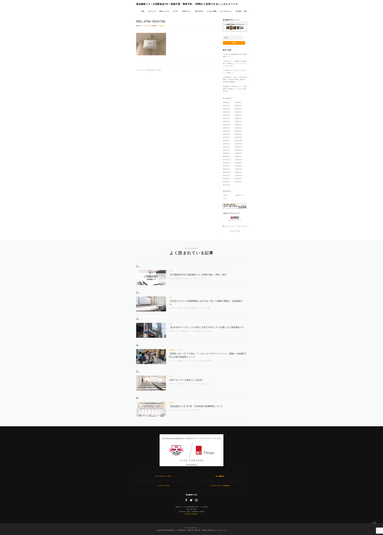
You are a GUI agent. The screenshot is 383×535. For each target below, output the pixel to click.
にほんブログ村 (235, 231)
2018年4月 (238, 178)
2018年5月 (226, 178)
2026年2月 (238, 109)
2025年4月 (238, 115)
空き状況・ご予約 (241, 11)
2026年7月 (226, 102)
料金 (143, 11)
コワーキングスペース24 (163, 476)
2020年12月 (238, 150)
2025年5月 (226, 115)
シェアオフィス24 (163, 485)
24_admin (161, 25)
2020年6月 (226, 153)
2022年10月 (238, 144)
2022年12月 (238, 140)
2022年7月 (226, 147)
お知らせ (225, 195)
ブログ (225, 198)
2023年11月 (226, 131)
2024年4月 (226, 128)
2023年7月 (226, 134)
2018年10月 (226, 172)
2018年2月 (238, 182)
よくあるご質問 (211, 11)
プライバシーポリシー (191, 528)
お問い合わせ (199, 11)
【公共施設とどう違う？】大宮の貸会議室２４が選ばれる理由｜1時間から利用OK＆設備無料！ (235, 79)
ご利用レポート (186, 11)
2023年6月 (238, 134)
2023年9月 (238, 131)
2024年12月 (226, 121)
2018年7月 (226, 175)
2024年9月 (238, 125)
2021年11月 (238, 147)
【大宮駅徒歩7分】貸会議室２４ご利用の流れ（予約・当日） (198, 274)
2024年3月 (238, 128)
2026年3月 (226, 109)
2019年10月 (238, 159)
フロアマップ (152, 11)
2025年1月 (238, 118)
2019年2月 (238, 166)
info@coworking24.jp (191, 514)
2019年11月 (226, 159)
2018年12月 (238, 169)
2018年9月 (238, 172)
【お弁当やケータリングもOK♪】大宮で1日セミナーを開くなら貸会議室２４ (206, 327)
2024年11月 (238, 121)
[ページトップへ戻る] (374, 523)
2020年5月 (238, 153)
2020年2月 (238, 156)
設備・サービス (164, 11)
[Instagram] (196, 500)
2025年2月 (226, 118)
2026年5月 (226, 105)
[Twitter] (191, 500)
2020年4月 (226, 156)
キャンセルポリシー (226, 11)
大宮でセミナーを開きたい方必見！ (186, 380)
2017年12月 (226, 185)
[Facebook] (186, 500)
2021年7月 (226, 150)
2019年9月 (226, 163)
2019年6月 (238, 163)
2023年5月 (226, 137)
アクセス (175, 11)
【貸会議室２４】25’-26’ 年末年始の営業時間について (196, 406)
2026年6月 (238, 102)
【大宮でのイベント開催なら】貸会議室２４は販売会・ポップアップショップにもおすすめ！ (235, 63)
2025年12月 (226, 112)
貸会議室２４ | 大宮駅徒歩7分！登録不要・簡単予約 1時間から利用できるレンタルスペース (187, 4)
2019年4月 (226, 166)
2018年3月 (226, 182)
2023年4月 (238, 137)
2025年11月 (238, 112)
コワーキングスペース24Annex (220, 485)
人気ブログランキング (234, 220)
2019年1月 (226, 169)
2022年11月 (226, 144)
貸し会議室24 (220, 476)
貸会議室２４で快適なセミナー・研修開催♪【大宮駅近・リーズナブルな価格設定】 (235, 89)
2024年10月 (226, 125)
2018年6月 (238, 175)
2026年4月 (238, 105)
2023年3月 (226, 140)
